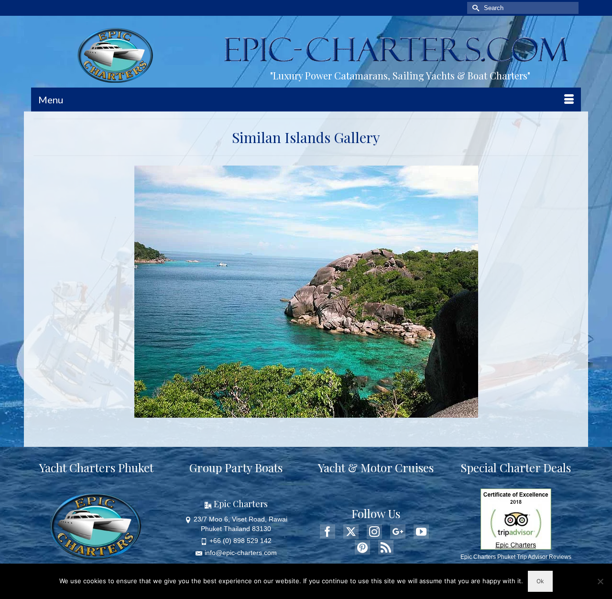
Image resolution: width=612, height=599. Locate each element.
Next (467, 292)
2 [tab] (266, 413)
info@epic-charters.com (241, 552)
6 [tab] (312, 413)
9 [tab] (346, 413)
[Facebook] (327, 531)
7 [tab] (323, 413)
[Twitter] (351, 531)
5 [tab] (300, 413)
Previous (145, 292)
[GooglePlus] (397, 531)
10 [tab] (357, 413)
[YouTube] (421, 531)
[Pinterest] (362, 547)
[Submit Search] (474, 8)
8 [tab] (334, 413)
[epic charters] (118, 55)
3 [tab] (277, 413)
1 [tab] (254, 413)
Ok (540, 581)
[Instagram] (374, 531)
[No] (600, 581)
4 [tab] (289, 413)
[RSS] (385, 547)
